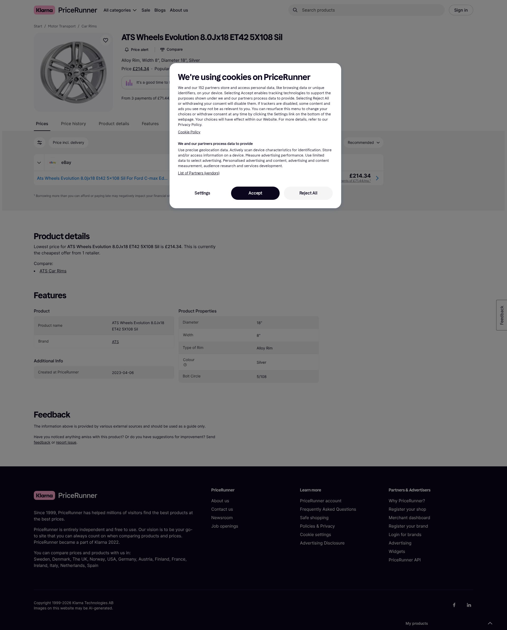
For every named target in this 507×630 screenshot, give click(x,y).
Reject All (308, 193)
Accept (255, 193)
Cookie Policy (189, 132)
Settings (202, 193)
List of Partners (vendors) (198, 173)
